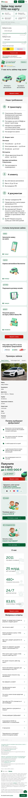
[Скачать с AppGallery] (14, 491)
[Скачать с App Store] (7, 491)
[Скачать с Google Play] (10, 491)
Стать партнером (12, 545)
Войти (22, 1)
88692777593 (12, 761)
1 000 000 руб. (8, 30)
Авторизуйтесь (5, 57)
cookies (11, 795)
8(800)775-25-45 (13, 749)
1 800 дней (7, 39)
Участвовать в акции (12, 518)
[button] (26, 83)
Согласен (23, 795)
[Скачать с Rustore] (17, 491)
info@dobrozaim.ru (7, 750)
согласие (15, 782)
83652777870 (7, 761)
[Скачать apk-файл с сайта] (21, 491)
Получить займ (14, 53)
